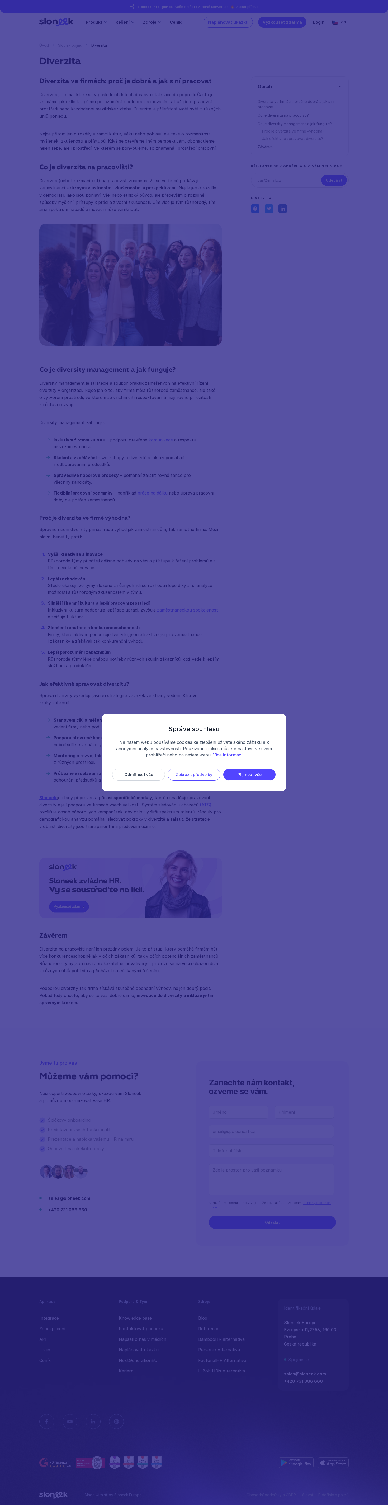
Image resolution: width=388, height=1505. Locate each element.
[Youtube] (70, 1421)
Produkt (94, 22)
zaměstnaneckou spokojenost (187, 610)
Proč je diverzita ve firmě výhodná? (293, 131)
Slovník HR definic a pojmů (325, 1495)
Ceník (176, 22)
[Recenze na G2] (55, 1463)
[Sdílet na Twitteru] (269, 208)
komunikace (161, 440)
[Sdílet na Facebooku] (255, 208)
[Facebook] (46, 1421)
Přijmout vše (250, 774)
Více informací (227, 755)
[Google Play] (296, 1462)
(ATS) (205, 804)
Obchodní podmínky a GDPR (271, 1495)
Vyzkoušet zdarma (282, 22)
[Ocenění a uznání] (135, 1462)
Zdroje (150, 22)
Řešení (123, 22)
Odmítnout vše (138, 774)
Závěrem (265, 147)
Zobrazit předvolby (194, 774)
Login (318, 22)
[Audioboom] (116, 1421)
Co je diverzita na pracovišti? (283, 115)
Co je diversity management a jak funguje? (295, 123)
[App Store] (333, 1462)
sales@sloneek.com (69, 1198)
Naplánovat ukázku (228, 22)
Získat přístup (247, 6)
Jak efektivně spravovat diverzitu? (292, 138)
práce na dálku (153, 493)
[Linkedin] (93, 1421)
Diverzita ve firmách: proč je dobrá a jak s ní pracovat (296, 104)
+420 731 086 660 (67, 1209)
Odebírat (334, 180)
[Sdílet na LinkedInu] (282, 208)
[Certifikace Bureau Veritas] (90, 1462)
